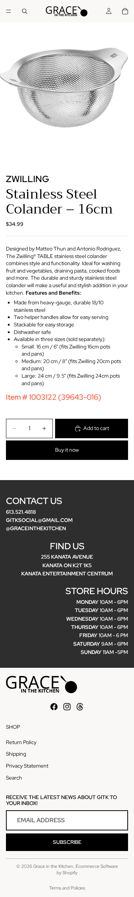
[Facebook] (54, 706)
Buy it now (67, 449)
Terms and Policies (67, 888)
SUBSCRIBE (67, 842)
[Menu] (8, 11)
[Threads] (80, 706)
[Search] (24, 11)
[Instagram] (67, 706)
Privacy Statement (27, 765)
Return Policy (21, 742)
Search (14, 777)
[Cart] (125, 11)
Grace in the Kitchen (53, 866)
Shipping (16, 753)
